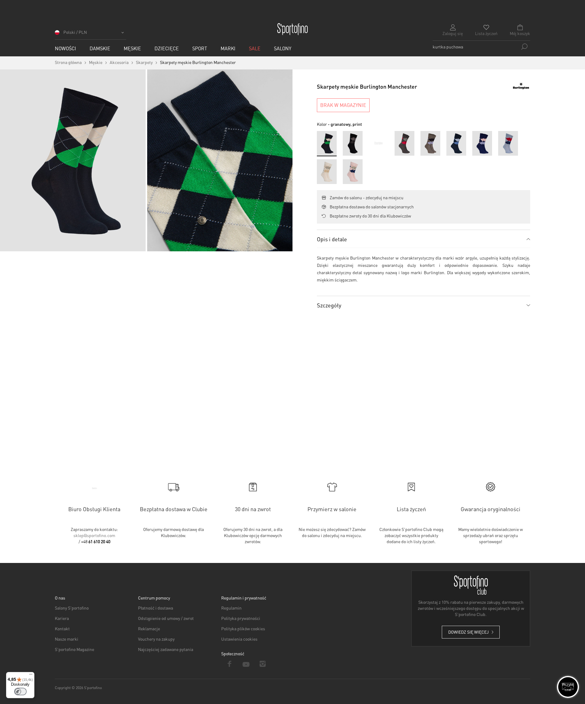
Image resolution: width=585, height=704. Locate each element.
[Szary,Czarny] (353, 143)
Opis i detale (332, 238)
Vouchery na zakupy (156, 639)
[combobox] (481, 46)
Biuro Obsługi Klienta (94, 508)
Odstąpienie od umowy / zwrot (166, 618)
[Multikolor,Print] (404, 143)
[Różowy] (353, 171)
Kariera (62, 618)
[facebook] (229, 664)
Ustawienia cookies (239, 639)
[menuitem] (65, 48)
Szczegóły (329, 305)
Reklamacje (149, 628)
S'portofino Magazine (74, 649)
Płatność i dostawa (155, 607)
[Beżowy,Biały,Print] (327, 171)
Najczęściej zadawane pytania (165, 649)
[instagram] (262, 664)
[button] (90, 34)
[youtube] (246, 664)
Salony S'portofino (72, 607)
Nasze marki (66, 639)
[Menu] (30, 675)
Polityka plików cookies (243, 628)
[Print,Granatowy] (482, 143)
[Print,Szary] (430, 143)
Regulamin (231, 607)
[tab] (423, 239)
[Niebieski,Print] (378, 143)
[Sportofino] (292, 29)
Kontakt (62, 628)
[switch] (20, 691)
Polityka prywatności (240, 618)
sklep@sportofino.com (94, 535)
